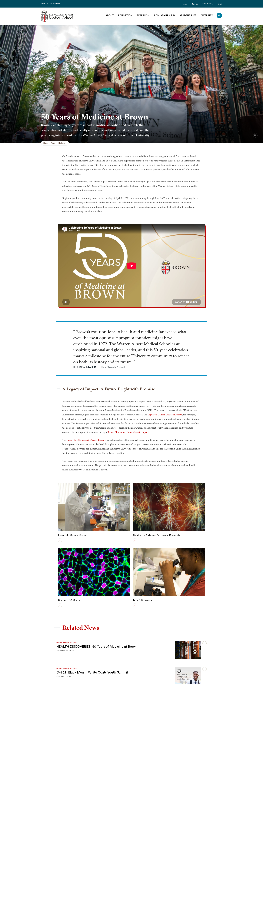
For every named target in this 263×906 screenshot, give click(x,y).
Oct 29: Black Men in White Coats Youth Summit (92, 672)
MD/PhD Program (143, 600)
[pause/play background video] (255, 135)
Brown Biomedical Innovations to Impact (128, 432)
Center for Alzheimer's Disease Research (156, 535)
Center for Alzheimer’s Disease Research (87, 440)
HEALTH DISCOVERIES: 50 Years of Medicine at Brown (97, 646)
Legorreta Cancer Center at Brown (165, 414)
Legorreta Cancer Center (72, 535)
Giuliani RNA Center (69, 600)
